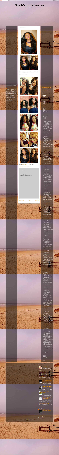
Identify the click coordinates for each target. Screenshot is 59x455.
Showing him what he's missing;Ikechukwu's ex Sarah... (48, 207)
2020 (43, 103)
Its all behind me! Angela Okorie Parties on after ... (47, 288)
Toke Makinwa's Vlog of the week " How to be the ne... (48, 156)
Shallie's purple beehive (29, 5)
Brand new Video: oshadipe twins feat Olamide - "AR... (47, 256)
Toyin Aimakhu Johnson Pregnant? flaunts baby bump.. (47, 174)
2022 (43, 101)
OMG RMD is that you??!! (46, 170)
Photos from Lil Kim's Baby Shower (48, 259)
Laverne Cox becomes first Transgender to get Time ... (47, 152)
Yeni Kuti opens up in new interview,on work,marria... (47, 203)
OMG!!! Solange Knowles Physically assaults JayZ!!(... (47, 243)
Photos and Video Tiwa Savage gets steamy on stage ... (47, 315)
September (45, 115)
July (44, 117)
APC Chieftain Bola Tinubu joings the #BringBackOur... (47, 252)
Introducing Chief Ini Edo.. (46, 299)
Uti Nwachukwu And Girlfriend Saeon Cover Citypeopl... (47, 214)
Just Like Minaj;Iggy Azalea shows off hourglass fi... (47, 136)
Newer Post (21, 200)
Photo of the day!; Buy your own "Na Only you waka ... (47, 304)
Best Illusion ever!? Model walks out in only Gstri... (47, 296)
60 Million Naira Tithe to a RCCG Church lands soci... (47, 282)
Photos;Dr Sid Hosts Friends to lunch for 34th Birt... (47, 345)
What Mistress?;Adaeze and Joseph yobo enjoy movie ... (47, 181)
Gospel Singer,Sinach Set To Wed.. (48, 275)
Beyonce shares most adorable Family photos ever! (47, 138)
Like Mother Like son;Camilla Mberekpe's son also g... (47, 226)
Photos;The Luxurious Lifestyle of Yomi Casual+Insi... (47, 290)
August (44, 116)
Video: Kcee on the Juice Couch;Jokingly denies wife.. (47, 241)
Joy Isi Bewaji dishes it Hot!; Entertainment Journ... (47, 123)
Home (29, 200)
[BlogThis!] (30, 164)
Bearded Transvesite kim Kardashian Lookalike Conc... (47, 261)
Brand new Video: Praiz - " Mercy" (47, 302)
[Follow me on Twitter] (41, 417)
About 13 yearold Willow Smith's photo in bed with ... (47, 294)
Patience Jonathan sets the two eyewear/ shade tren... (47, 169)
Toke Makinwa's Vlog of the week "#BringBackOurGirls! (47, 300)
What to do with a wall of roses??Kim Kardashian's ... (47, 231)
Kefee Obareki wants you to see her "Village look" (47, 352)
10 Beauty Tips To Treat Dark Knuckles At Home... (47, 178)
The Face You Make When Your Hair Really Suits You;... (47, 216)
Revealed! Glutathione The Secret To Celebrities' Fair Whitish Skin (47, 387)
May (44, 119)
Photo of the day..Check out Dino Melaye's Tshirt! (47, 279)
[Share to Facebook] (32, 164)
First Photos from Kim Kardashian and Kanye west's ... (47, 180)
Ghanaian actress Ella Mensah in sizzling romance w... (47, 264)
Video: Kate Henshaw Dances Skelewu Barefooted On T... (47, 305)
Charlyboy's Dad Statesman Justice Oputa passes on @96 (48, 335)
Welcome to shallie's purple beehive (44, 409)
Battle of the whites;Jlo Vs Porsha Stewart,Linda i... (47, 286)
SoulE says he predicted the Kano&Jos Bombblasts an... (47, 194)
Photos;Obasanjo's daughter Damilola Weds (47, 220)
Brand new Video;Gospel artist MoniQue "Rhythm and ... (47, 143)
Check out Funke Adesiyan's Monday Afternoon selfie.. (47, 322)
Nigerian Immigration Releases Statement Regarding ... (47, 246)
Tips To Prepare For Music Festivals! (44, 403)
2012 (43, 360)
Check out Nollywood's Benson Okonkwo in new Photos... (47, 213)
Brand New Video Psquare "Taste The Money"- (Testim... (47, 277)
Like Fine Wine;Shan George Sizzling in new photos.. (47, 309)
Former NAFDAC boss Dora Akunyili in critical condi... (47, 263)
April (44, 354)
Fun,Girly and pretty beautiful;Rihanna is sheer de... (47, 281)
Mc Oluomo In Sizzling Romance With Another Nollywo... (47, 317)
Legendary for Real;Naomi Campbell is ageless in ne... (47, 121)
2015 (43, 109)
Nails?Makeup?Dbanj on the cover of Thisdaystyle (47, 319)
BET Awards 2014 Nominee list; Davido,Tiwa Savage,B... (47, 218)
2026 (43, 96)
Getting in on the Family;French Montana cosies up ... (47, 284)
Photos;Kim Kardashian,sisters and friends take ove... (48, 190)
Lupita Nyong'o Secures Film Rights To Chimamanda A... (48, 145)
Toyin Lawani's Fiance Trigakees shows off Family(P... (47, 239)
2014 (43, 110)
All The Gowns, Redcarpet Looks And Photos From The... (47, 307)
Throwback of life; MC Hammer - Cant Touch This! (47, 125)
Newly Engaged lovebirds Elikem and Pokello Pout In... (47, 313)
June (44, 118)
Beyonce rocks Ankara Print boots (47, 336)
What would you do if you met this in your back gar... (47, 134)
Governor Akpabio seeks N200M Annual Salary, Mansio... (47, 183)
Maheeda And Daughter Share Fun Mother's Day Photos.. (47, 254)
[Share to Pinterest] (33, 164)
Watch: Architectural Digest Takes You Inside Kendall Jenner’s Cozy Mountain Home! (47, 381)
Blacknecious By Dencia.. (46, 329)
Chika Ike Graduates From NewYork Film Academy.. (47, 201)
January (44, 357)
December (44, 111)
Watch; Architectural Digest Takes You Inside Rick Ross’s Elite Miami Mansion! (46, 411)
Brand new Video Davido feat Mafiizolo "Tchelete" (47, 343)
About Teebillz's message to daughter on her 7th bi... (47, 228)
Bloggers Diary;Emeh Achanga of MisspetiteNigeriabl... (47, 328)
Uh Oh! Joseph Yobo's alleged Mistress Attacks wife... (47, 192)
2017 (43, 107)
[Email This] (29, 164)
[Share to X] (31, 164)
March (44, 355)
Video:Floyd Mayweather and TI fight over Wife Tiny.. (47, 172)
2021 (43, 102)
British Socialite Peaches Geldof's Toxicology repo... (47, 350)
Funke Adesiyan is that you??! (47, 141)
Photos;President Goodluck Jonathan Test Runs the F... (47, 158)
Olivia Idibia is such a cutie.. (47, 341)
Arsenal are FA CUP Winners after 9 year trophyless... (47, 209)
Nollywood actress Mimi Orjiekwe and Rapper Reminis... (47, 211)
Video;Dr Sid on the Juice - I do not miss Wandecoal (48, 165)
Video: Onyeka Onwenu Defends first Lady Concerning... (47, 244)
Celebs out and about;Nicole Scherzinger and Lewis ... (47, 333)
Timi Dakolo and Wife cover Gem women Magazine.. (47, 346)
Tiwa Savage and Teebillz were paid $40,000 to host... (48, 348)
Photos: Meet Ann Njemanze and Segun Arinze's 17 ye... (47, 250)
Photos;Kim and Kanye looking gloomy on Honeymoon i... (47, 148)
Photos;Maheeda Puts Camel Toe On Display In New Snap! (47, 176)
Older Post (37, 200)
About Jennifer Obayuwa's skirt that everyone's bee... (48, 340)
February (44, 356)
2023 (43, 100)
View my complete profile (9, 100)
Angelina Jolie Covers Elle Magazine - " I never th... (47, 292)
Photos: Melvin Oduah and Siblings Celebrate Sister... (48, 154)
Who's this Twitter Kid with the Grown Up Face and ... (47, 167)
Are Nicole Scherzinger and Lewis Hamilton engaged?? (47, 185)
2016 (43, 108)
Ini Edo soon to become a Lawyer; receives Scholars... (47, 222)
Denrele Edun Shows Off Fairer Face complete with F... (47, 150)
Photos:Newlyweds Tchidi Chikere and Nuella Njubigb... (47, 326)
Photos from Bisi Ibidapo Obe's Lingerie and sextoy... (47, 198)
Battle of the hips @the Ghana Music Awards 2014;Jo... (47, 331)
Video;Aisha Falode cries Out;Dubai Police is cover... (48, 320)
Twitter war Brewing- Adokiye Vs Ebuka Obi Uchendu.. (47, 258)
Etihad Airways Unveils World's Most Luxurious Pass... (47, 311)
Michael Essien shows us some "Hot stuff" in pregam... (47, 127)
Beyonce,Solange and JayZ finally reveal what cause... (47, 224)
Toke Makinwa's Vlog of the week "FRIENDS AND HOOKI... (47, 233)
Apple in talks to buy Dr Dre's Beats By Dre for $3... (48, 272)
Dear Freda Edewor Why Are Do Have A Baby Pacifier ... (47, 130)
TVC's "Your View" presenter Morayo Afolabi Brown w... (47, 161)
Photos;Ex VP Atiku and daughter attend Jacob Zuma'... (47, 163)
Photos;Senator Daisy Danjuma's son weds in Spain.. (47, 248)
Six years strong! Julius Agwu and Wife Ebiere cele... (47, 132)
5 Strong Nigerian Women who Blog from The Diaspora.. (48, 235)
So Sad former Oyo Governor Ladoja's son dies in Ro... (47, 140)
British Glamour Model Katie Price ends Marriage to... (47, 297)
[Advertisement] (29, 17)
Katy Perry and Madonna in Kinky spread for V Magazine (47, 196)
